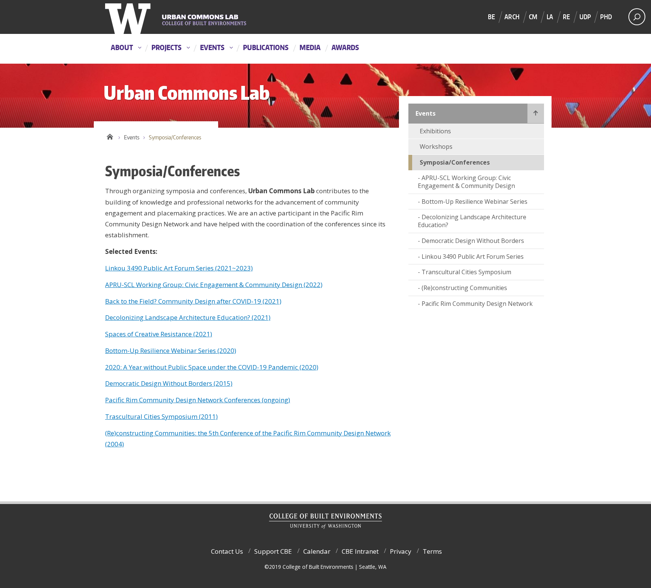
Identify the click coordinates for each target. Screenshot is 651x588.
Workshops (436, 146)
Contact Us (227, 551)
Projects (166, 47)
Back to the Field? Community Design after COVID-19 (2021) (193, 301)
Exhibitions (435, 131)
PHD (606, 16)
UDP (585, 16)
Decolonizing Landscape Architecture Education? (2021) (187, 317)
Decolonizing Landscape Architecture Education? (472, 221)
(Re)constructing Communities (464, 288)
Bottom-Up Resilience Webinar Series (474, 201)
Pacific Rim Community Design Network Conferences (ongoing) (197, 400)
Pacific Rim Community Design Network (477, 303)
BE (491, 16)
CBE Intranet (360, 551)
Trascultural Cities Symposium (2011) (161, 416)
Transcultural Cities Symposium (466, 272)
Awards (345, 47)
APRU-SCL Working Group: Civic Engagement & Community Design (466, 182)
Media (310, 47)
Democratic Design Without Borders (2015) (168, 383)
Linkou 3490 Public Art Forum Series (473, 256)
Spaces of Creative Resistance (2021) (158, 334)
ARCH (512, 16)
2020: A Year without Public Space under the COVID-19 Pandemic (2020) (211, 367)
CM (533, 16)
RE (566, 16)
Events (212, 47)
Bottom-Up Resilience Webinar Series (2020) (170, 350)
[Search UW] (636, 16)
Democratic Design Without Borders (473, 241)
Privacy (400, 551)
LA (550, 16)
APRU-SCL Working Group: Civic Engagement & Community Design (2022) (213, 284)
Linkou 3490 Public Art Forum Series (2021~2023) (179, 268)
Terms (432, 551)
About (122, 47)
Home (110, 135)
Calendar (316, 551)
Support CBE (273, 551)
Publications (266, 47)
